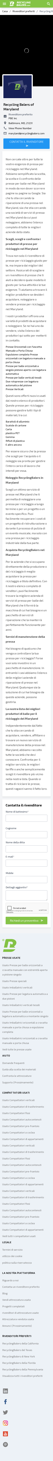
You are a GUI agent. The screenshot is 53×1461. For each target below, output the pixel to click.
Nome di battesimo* (17, 811)
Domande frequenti (13, 1062)
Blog (4, 1293)
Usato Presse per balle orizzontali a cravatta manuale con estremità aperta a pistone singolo (24, 970)
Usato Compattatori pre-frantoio (20, 1126)
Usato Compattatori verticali (18, 1100)
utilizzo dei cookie (12, 1256)
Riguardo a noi (10, 1280)
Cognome (11, 828)
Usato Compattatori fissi (16, 1113)
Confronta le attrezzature (17, 1075)
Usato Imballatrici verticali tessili (21, 1005)
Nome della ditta (15, 842)
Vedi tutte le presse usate (17, 1049)
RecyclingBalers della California (20, 1343)
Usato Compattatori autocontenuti (21, 1119)
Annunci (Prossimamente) (17, 1325)
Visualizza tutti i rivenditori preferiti (22, 1375)
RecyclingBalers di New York (18, 1356)
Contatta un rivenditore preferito (21, 1286)
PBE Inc (12, 118)
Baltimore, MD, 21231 (20, 123)
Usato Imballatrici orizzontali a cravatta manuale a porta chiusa (24, 1040)
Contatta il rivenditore (26, 141)
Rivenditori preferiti (23, 11)
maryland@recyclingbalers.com (26, 133)
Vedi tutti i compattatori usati (19, 1236)
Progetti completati (13, 1306)
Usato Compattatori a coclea (18, 1132)
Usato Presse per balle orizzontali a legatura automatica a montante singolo (25, 1014)
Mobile (9, 873)
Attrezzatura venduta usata (18, 1319)
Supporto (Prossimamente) (17, 1082)
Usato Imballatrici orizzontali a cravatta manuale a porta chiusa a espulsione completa (24, 1027)
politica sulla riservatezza (17, 1262)
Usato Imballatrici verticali (17, 987)
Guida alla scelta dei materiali (19, 1069)
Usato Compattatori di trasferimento (23, 1106)
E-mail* (10, 856)
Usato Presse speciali (14, 981)
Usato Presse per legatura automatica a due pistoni (25, 996)
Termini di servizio (12, 1249)
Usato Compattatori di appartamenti (23, 1139)
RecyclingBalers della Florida (19, 1362)
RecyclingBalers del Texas (17, 1350)
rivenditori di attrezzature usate (20, 1312)
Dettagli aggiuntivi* (17, 887)
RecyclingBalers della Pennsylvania (22, 1369)
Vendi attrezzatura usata (16, 1299)
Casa (5, 11)
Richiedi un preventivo (24, 920)
